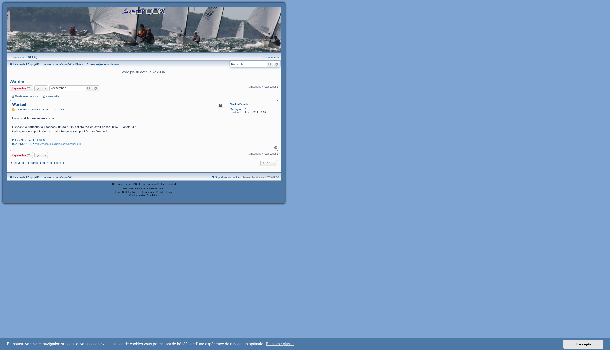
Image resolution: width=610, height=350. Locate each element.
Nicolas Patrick (239, 104)
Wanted (18, 81)
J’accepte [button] (583, 344)
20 (244, 109)
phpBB (133, 184)
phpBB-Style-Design (161, 192)
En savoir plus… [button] (280, 344)
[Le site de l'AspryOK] (144, 11)
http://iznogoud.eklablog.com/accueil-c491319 (61, 143)
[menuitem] (32, 57)
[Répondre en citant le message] (220, 105)
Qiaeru (161, 188)
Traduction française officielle (139, 188)
